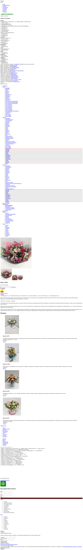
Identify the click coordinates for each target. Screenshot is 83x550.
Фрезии (7, 140)
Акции (4, 445)
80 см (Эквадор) (8, 108)
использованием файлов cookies (69, 546)
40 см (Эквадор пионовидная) (11, 101)
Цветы (4, 164)
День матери (8, 218)
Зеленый (7, 162)
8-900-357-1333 (16, 81)
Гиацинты (7, 125)
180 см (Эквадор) (8, 109)
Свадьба (7, 217)
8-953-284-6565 (20, 70)
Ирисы (6, 127)
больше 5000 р (8, 116)
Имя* (1, 539)
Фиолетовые (8, 98)
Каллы (6, 128)
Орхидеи (7, 131)
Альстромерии (8, 120)
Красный (7, 150)
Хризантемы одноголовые (10, 142)
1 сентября (7, 221)
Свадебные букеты (9, 119)
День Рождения (8, 215)
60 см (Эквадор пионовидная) (11, 103)
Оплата (4, 10)
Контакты (5, 11)
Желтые (7, 92)
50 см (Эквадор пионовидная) (11, 102)
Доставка (5, 9)
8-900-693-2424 (13, 74)
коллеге (7, 231)
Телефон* (2, 537)
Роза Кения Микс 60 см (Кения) (11, 110)
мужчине (7, 233)
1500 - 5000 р (8, 115)
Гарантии (5, 8)
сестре (6, 229)
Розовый (7, 151)
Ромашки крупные (9, 137)
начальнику (7, 234)
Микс (6, 163)
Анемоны (7, 121)
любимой (7, 227)
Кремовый (7, 149)
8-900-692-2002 (15, 77)
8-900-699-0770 (12, 71)
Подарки (5, 444)
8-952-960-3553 (12, 69)
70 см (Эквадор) (8, 107)
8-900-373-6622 (13, 68)
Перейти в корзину (13, 544)
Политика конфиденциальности (7, 468)
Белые (6, 90)
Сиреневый (7, 155)
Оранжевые (7, 96)
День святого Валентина (10, 214)
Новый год (7, 222)
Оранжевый (7, 156)
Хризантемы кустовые (10, 141)
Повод (4, 212)
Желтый (7, 154)
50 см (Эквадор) (8, 105)
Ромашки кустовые (9, 138)
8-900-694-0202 (14, 78)
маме (6, 226)
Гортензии (7, 126)
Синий (6, 160)
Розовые (7, 97)
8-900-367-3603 (14, 72)
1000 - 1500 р (8, 114)
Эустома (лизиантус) (9, 143)
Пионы (6, 132)
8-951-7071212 (18, 79)
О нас (4, 4)
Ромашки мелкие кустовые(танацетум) (13, 183)
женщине (7, 228)
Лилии (6, 129)
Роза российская (6, 203)
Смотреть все (3, 425)
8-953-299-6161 (15, 80)
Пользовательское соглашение (6, 470)
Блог (4, 433)
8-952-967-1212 (18, 64)
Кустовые (7, 100)
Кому (4, 224)
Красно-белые (8, 94)
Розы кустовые (8, 136)
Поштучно (7, 89)
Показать (2, 531)
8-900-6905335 (14, 75)
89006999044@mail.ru (4, 480)
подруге (7, 230)
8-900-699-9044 (16, 67)
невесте (7, 225)
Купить (14, 287)
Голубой (7, 161)
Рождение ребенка (9, 219)
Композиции (5, 204)
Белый (6, 152)
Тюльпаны (5, 85)
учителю (7, 232)
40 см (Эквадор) (8, 104)
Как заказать (5, 7)
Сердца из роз (8, 209)
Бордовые (7, 91)
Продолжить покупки (5, 544)
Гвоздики (7, 122)
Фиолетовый (8, 158)
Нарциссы (7, 130)
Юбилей (7, 216)
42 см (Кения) (8, 112)
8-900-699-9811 (14, 66)
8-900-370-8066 (14, 76)
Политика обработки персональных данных (9, 472)
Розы (4, 86)
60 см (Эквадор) (8, 106)
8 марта (6, 213)
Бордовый (7, 157)
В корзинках (8, 206)
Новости (5, 6)
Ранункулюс (7, 133)
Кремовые (7, 95)
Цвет (1, 497)
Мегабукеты (5, 210)
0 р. (3, 82)
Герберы (7, 124)
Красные (7, 93)
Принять (2, 548)
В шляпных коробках (9, 207)
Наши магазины (6, 5)
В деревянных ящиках (10, 208)
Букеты (4, 117)
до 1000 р (7, 113)
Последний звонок (9, 220)
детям (6, 236)
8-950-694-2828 (14, 65)
